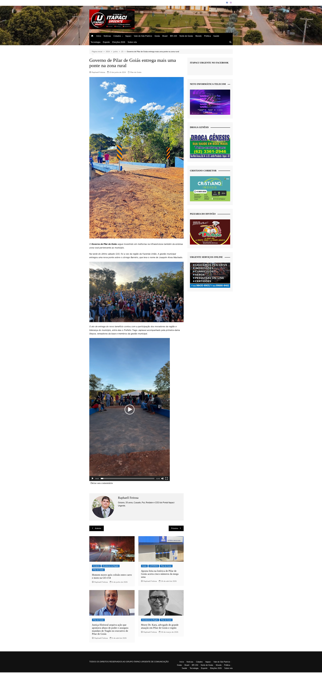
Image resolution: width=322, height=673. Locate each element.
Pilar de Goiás (135, 72)
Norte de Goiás (186, 36)
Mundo (198, 36)
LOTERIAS (154, 566)
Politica (207, 36)
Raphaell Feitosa (98, 72)
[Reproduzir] (92, 478)
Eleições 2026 (118, 42)
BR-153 (173, 36)
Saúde (216, 36)
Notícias (107, 36)
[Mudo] (162, 478)
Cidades (117, 36)
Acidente (96, 566)
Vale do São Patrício (143, 36)
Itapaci (128, 36)
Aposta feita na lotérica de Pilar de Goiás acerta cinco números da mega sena (159, 573)
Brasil (165, 36)
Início (98, 36)
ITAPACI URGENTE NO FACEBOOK (209, 62)
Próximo (174, 528)
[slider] (127, 478)
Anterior (98, 528)
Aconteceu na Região (110, 566)
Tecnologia (95, 42)
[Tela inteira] (166, 478)
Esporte (106, 42)
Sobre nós (132, 42)
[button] (130, 409)
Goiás (157, 36)
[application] (129, 409)
